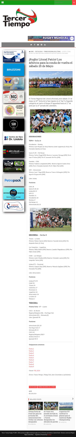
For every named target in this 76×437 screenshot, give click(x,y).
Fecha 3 (31, 353)
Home (32, 51)
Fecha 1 (31, 349)
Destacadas (39, 51)
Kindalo (49, 434)
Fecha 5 (31, 358)
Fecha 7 (31, 362)
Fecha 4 (31, 355)
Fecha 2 (31, 351)
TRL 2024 (37, 370)
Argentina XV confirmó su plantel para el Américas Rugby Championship (65, 416)
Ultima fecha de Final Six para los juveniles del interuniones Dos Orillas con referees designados (35, 417)
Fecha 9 (31, 366)
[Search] (74, 2)
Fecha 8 (31, 364)
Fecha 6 (31, 360)
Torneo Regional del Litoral (52, 51)
